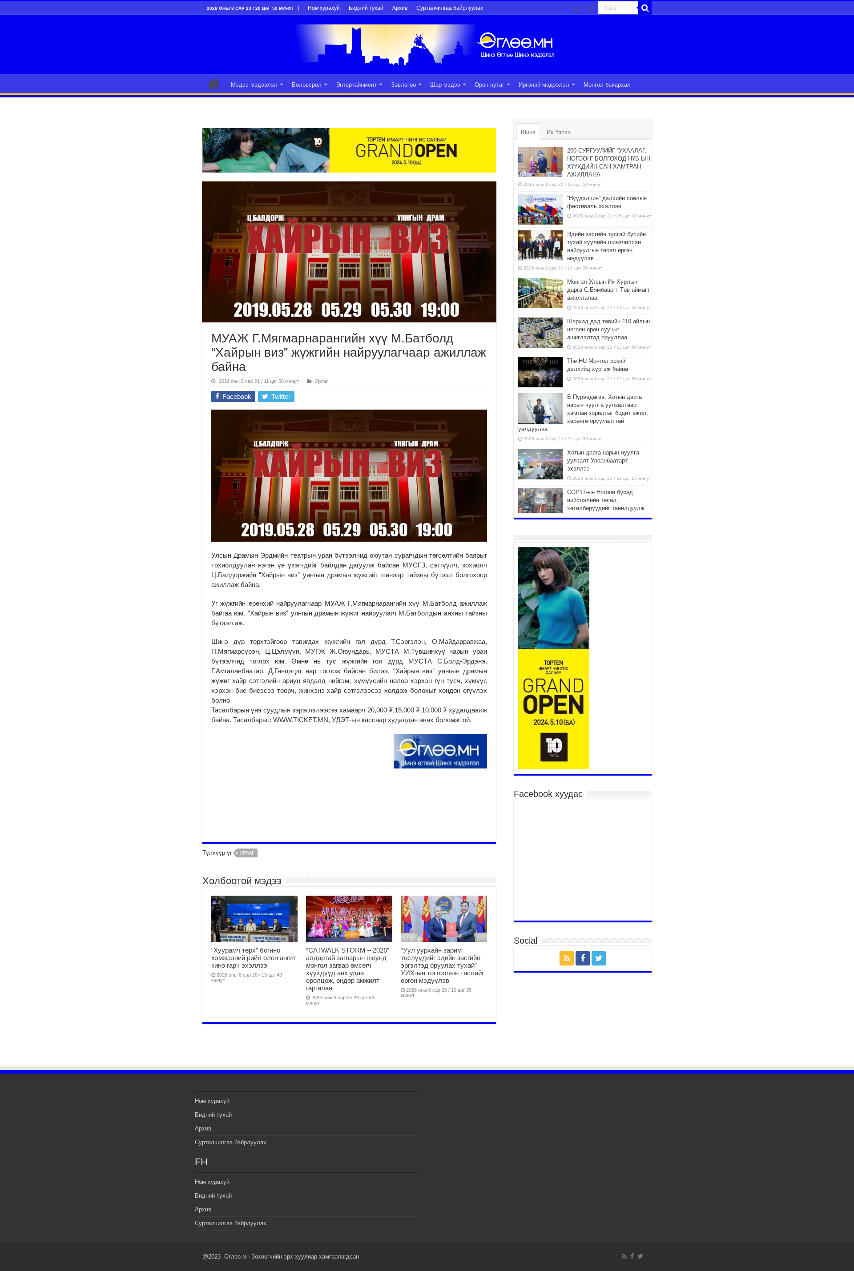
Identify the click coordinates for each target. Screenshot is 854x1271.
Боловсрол (307, 84)
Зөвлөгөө (403, 84)
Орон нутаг (489, 84)
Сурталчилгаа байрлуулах (449, 8)
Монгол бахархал (607, 84)
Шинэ (528, 132)
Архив (399, 8)
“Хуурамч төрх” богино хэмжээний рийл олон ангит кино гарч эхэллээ (253, 957)
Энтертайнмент (356, 84)
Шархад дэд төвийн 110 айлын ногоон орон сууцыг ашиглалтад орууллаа (608, 329)
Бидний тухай (366, 8)
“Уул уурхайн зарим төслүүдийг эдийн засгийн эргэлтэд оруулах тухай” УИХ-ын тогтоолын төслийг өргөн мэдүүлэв (442, 965)
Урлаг (321, 381)
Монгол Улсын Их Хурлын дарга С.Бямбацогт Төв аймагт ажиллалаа (608, 289)
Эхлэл (214, 83)
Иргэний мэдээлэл (544, 84)
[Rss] (575, 8)
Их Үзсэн (559, 132)
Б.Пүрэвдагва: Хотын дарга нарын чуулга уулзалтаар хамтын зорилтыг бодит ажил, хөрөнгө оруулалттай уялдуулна (583, 413)
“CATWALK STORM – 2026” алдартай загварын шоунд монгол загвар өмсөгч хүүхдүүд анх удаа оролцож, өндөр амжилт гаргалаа (347, 969)
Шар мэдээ (445, 84)
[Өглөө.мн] (427, 43)
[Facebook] (583, 8)
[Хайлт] (645, 8)
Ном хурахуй (324, 8)
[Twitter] (591, 8)
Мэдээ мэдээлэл (254, 84)
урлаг (247, 853)
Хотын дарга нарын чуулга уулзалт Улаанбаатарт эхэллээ (603, 460)
